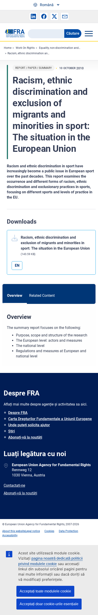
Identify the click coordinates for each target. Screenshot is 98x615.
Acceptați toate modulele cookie (45, 591)
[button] (33, 16)
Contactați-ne (14, 485)
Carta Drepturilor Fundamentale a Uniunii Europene (50, 419)
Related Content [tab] (42, 295)
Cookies (49, 531)
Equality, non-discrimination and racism (63, 47)
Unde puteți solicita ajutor (29, 425)
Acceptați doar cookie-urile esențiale (49, 604)
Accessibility (10, 535)
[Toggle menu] (88, 33)
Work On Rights (25, 47)
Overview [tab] (14, 295)
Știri (11, 431)
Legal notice (32, 531)
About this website (13, 531)
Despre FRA (18, 413)
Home (7, 47)
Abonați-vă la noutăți (25, 437)
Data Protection (68, 531)
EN (17, 265)
